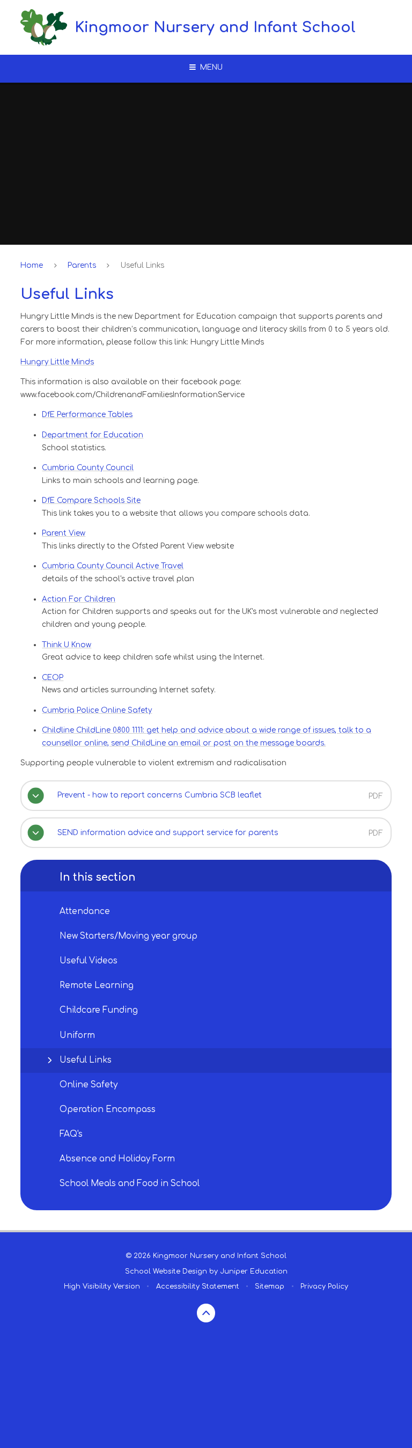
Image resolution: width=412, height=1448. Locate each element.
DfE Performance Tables (87, 415)
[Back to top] (206, 1313)
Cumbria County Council (88, 468)
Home (31, 265)
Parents (82, 265)
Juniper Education (254, 1271)
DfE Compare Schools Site (91, 500)
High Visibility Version (102, 1286)
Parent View (63, 533)
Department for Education (92, 435)
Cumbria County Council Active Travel (112, 566)
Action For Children (78, 599)
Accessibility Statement (197, 1286)
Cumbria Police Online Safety (97, 710)
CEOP (52, 678)
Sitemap (269, 1286)
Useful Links (142, 265)
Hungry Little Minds (57, 362)
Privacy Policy (324, 1286)
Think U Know (66, 645)
